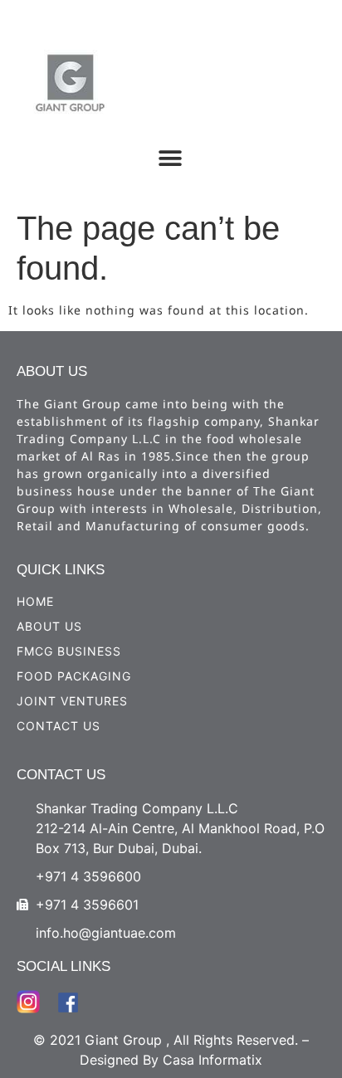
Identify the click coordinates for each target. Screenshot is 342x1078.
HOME (35, 601)
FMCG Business (69, 651)
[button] (170, 158)
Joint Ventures (72, 701)
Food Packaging (74, 676)
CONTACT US (58, 726)
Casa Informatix (212, 1059)
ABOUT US (49, 626)
